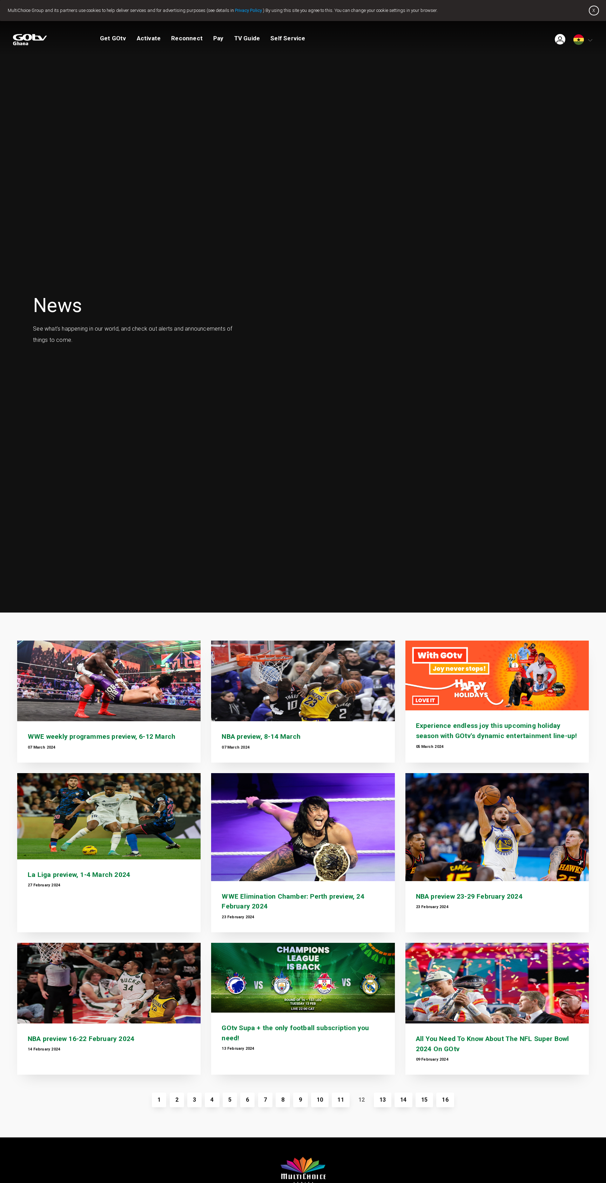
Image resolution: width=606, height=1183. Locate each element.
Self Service (287, 38)
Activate (149, 38)
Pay (218, 38)
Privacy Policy (248, 10)
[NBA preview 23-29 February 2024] (497, 827)
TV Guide (247, 38)
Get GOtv (113, 38)
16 (445, 1099)
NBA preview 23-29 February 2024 (469, 896)
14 (403, 1099)
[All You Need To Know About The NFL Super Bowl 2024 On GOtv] (497, 983)
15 (424, 1099)
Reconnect (187, 38)
